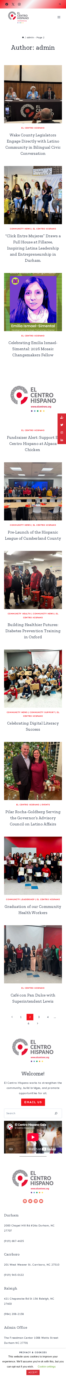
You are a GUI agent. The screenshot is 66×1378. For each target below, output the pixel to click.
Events (46, 804)
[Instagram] (19, 4)
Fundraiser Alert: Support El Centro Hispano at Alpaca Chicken (33, 443)
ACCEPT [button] (33, 1372)
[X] (13, 4)
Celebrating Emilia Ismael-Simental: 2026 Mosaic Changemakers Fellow (32, 348)
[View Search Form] (60, 4)
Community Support (42, 712)
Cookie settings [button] (47, 1366)
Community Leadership (20, 899)
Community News (20, 229)
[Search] (56, 1113)
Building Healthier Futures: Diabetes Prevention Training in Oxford (33, 630)
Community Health (19, 613)
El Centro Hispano (33, 128)
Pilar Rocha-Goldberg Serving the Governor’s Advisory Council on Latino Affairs (33, 817)
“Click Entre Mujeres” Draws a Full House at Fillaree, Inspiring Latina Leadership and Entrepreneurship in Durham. (33, 248)
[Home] (23, 37)
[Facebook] (6, 4)
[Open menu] (59, 17)
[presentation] (33, 94)
